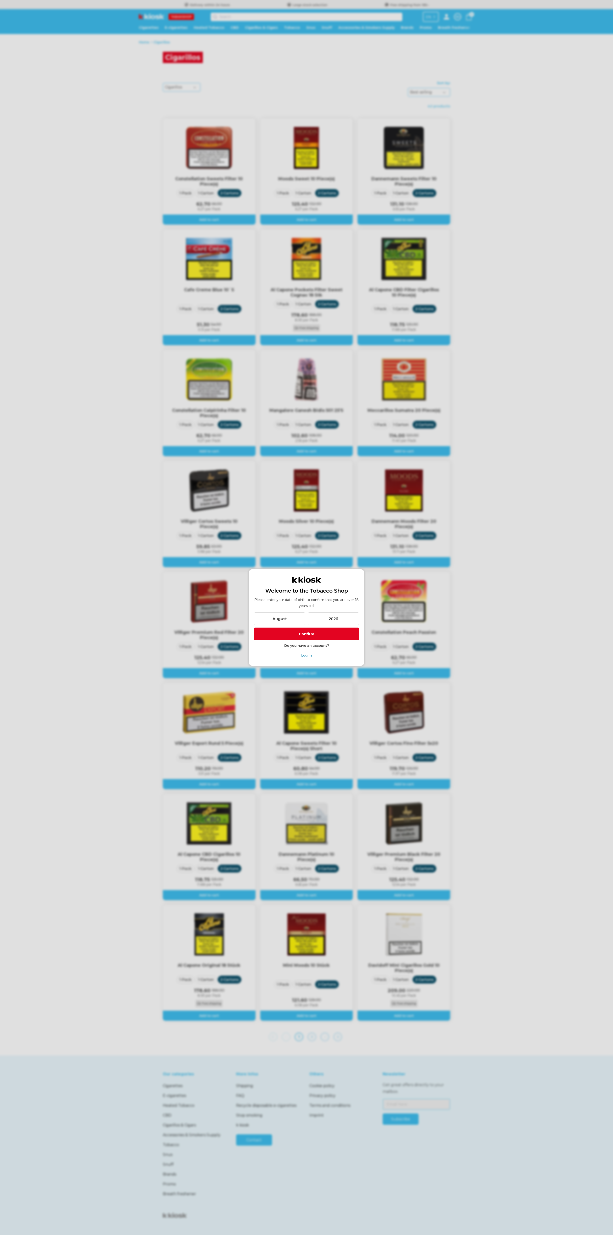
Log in (306, 655)
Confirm (306, 634)
